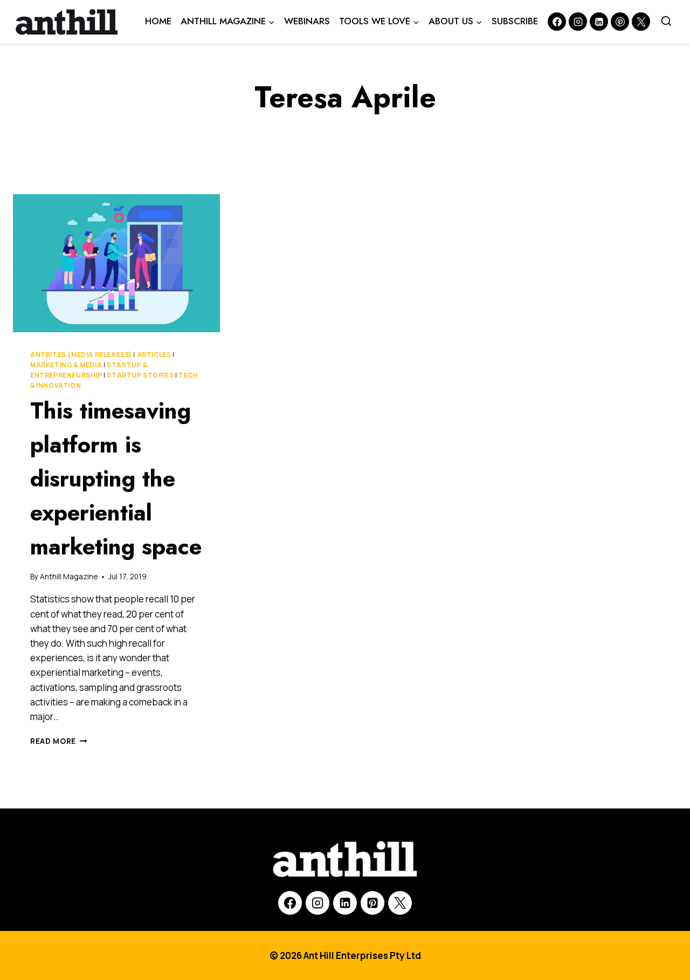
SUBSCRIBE (515, 21)
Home (158, 21)
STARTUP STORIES (140, 375)
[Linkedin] (599, 21)
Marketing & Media (66, 364)
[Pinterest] (620, 21)
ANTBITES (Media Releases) (81, 354)
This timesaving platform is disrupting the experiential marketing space (116, 478)
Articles (154, 354)
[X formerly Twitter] (641, 21)
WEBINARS (307, 21)
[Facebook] (557, 21)
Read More (58, 741)
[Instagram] (578, 21)
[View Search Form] (666, 21)
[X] (400, 903)
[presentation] (116, 263)
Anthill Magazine (69, 576)
